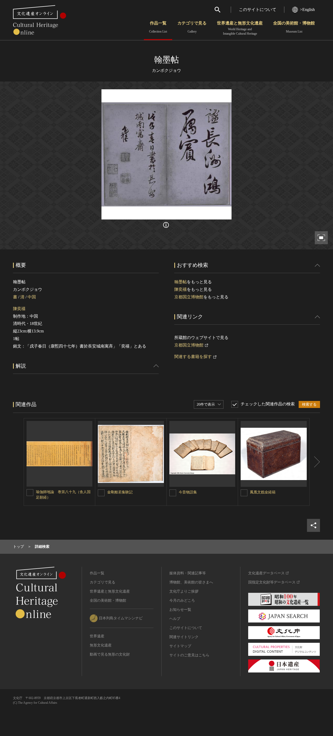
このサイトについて (257, 9)
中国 (32, 297)
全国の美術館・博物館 (294, 27)
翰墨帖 (180, 282)
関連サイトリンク (183, 637)
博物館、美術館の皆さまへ (191, 582)
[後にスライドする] (315, 462)
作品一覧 (158, 27)
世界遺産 (97, 636)
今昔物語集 (188, 492)
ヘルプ (174, 619)
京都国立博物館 (188, 297)
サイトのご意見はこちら (189, 655)
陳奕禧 (19, 308)
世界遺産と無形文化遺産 (240, 28)
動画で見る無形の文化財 (110, 654)
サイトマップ (180, 646)
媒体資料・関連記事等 (187, 573)
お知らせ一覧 (180, 610)
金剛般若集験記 (120, 492)
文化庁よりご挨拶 (183, 591)
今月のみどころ (182, 600)
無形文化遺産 (101, 645)
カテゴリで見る (192, 27)
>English (307, 9)
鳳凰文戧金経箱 (263, 492)
